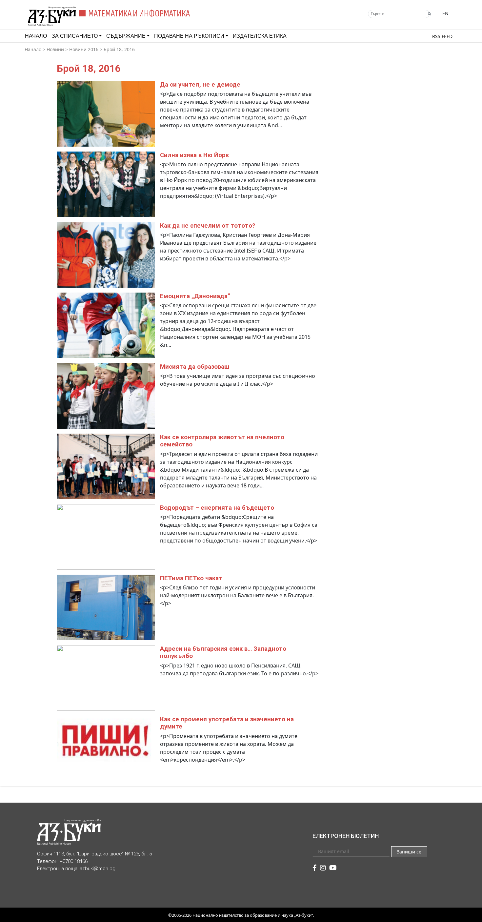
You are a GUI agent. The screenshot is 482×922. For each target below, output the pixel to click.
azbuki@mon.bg (97, 868)
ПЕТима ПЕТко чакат (191, 578)
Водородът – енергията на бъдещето (217, 507)
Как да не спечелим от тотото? (207, 225)
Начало (36, 36)
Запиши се (409, 852)
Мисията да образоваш (194, 366)
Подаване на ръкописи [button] (189, 36)
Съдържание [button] (126, 36)
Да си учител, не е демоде (200, 84)
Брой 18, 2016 (119, 49)
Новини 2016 (83, 49)
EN (445, 13)
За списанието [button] (75, 36)
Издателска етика (260, 36)
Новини (55, 49)
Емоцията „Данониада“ (195, 296)
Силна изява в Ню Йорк (194, 155)
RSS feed (442, 36)
